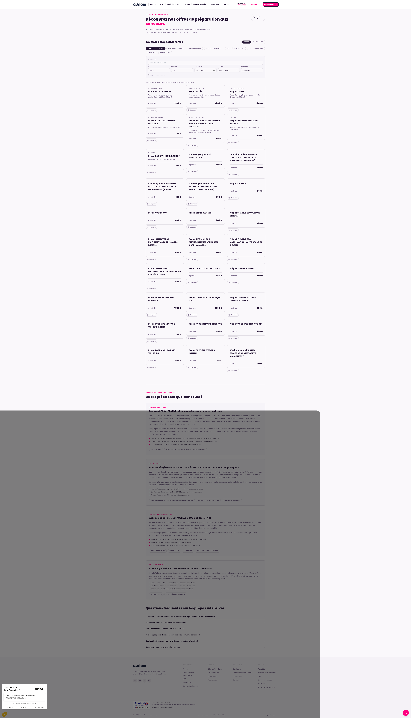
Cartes (247, 42)
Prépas (187, 4)
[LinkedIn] (135, 681)
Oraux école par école (175, 594)
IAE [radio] (228, 48)
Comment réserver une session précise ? (163, 647)
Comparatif (258, 42)
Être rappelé (242, 5)
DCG (184, 679)
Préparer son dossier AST (207, 551)
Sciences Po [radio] (239, 48)
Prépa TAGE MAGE (158, 551)
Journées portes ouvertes (242, 673)
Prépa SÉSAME (171, 450)
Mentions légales (202, 715)
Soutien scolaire (199, 4)
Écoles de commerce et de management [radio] (184, 48)
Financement (237, 676)
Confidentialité (215, 715)
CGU (223, 715)
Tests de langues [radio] (256, 48)
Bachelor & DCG (173, 4)
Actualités (261, 669)
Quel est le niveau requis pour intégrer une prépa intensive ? (172, 641)
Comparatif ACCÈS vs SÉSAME (193, 450)
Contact (235, 680)
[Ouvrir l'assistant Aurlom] (406, 713)
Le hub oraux (156, 594)
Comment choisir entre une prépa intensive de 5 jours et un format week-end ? (180, 616)
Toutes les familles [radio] (155, 48)
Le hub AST (188, 551)
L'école (153, 4)
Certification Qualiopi (190, 686)
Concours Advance (231, 500)
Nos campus (212, 680)
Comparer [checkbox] (152, 110)
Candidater (237, 669)
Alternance (187, 682)
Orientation (214, 4)
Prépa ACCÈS (156, 450)
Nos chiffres (212, 676)
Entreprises (227, 4)
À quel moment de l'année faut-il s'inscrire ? (165, 629)
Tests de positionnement (266, 673)
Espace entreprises (265, 680)
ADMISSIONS (269, 4)
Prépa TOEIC (174, 551)
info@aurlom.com (270, 715)
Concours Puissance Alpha (181, 500)
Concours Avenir (158, 500)
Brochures (261, 683)
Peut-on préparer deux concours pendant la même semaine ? (173, 635)
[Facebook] (144, 681)
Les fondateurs (213, 673)
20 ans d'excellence (215, 669)
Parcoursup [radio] (165, 53)
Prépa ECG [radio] (151, 53)
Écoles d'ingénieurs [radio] (214, 48)
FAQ (259, 676)
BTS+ (162, 4)
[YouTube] (149, 681)
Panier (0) (258, 17)
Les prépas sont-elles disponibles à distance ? (166, 622)
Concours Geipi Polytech (208, 500)
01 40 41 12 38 (241, 3)
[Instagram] (140, 681)
